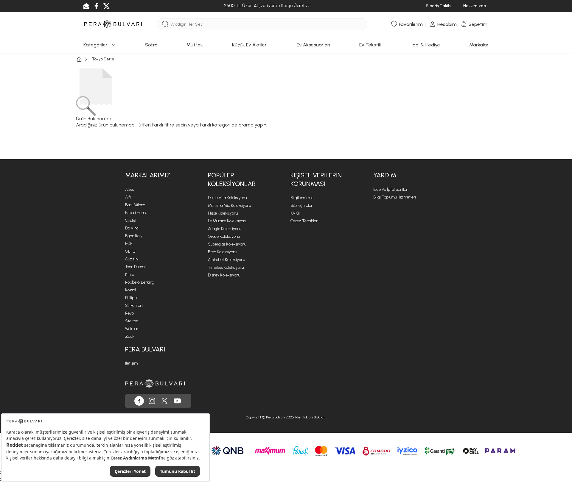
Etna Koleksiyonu (222, 251)
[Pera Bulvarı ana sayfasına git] (155, 383)
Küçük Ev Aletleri (250, 45)
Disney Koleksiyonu (224, 275)
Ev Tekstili (370, 45)
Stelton (131, 320)
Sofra (151, 45)
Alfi (128, 197)
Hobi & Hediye (425, 45)
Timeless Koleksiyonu (226, 267)
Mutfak (194, 45)
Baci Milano (135, 204)
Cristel (130, 220)
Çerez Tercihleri (304, 220)
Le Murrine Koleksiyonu (227, 220)
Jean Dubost (135, 266)
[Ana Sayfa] (84, 59)
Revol (130, 313)
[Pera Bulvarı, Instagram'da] (152, 401)
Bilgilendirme (301, 197)
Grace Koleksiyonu (224, 236)
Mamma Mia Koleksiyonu (229, 205)
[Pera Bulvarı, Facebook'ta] (139, 401)
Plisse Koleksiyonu (223, 213)
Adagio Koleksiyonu (224, 228)
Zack (129, 336)
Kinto (129, 274)
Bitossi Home (136, 212)
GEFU (130, 251)
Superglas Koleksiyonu (227, 244)
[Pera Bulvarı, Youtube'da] (177, 401)
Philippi (131, 297)
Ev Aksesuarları (313, 45)
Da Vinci (132, 228)
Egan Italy (133, 235)
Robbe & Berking (139, 282)
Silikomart (134, 305)
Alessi (130, 189)
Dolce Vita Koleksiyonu (227, 197)
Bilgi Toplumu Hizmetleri (394, 197)
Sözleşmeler (301, 205)
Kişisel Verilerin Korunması (316, 179)
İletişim (131, 363)
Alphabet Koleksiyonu (226, 259)
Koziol (130, 290)
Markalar (479, 45)
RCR (129, 243)
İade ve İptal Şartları (390, 189)
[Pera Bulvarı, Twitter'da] (164, 401)
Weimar (131, 328)
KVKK (295, 213)
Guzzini (132, 259)
